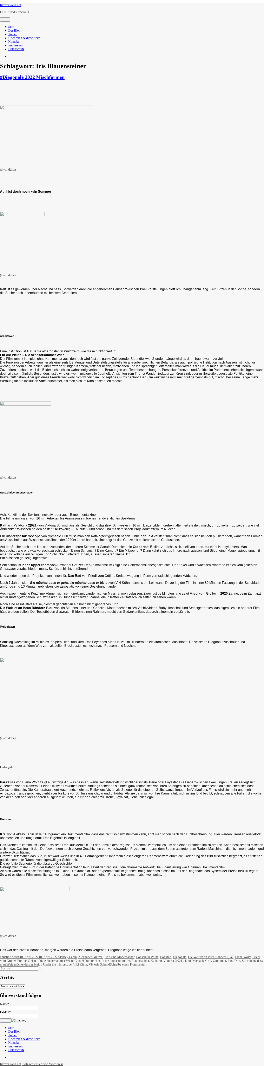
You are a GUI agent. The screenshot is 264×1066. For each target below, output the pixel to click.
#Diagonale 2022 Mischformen (32, 77)
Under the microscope (57, 964)
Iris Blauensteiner (137, 960)
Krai (188, 960)
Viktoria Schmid (99, 964)
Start (11, 26)
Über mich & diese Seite (24, 38)
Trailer (12, 34)
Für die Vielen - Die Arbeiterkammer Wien (45, 960)
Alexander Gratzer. (90, 957)
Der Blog (14, 30)
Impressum (15, 45)
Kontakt (13, 41)
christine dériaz (10, 957)
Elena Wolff (243, 957)
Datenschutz (16, 49)
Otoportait (219, 960)
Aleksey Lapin (67, 957)
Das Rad (165, 957)
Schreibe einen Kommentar (127, 964)
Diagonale (179, 957)
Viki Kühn (80, 964)
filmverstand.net (10, 5)
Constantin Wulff (147, 957)
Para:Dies (234, 960)
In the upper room (113, 960)
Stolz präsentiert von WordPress (42, 1064)
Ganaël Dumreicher (87, 960)
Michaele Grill (201, 960)
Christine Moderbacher (119, 957)
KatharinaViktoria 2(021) (167, 960)
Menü (5, 19)
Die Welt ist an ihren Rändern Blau (210, 957)
